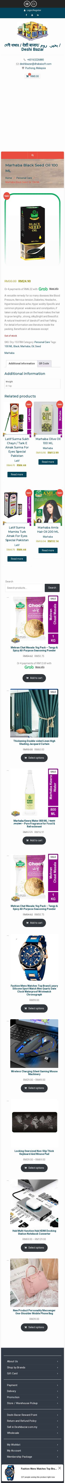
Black (16, 346)
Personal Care (24, 178)
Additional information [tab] (22, 363)
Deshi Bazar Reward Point (22, 1414)
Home (8, 178)
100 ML (8, 346)
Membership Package (19, 1456)
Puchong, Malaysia (35, 68)
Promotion (13, 1397)
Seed (38, 346)
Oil (32, 346)
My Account (14, 1450)
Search (9, 581)
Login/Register (34, 10)
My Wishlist (13, 1444)
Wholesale (13, 1433)
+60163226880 (35, 60)
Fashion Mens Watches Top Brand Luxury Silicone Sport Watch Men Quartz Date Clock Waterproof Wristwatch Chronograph (39, 1468)
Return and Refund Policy (22, 1420)
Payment (12, 1385)
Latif (17, 460)
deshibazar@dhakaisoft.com (35, 64)
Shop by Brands (16, 1367)
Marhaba (25, 346)
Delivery (11, 1391)
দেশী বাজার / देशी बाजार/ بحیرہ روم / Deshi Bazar (33, 47)
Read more (17, 474)
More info (53, 289)
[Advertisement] (32, 117)
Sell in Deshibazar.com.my (22, 1427)
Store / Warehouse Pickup (22, 1403)
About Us (12, 1361)
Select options (36, 757)
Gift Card (12, 1373)
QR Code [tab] (44, 363)
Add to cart (36, 678)
